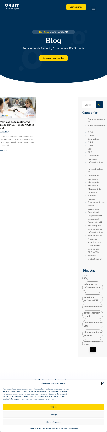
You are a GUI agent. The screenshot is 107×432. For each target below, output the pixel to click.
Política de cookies (37, 428)
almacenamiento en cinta (93, 334)
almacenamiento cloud (93, 314)
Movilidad (93, 185)
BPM (90, 132)
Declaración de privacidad (56, 428)
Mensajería (93, 182)
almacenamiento (93, 306)
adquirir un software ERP (91, 298)
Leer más (3, 150)
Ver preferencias (53, 422)
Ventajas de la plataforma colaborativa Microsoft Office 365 (17, 125)
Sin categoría (94, 225)
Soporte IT (93, 255)
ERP (90, 149)
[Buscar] (99, 104)
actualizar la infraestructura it (92, 287)
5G (85, 277)
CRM (90, 142)
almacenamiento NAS (93, 343)
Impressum (73, 428)
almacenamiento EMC (93, 324)
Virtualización (95, 259)
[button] (102, 383)
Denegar (53, 414)
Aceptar (53, 406)
